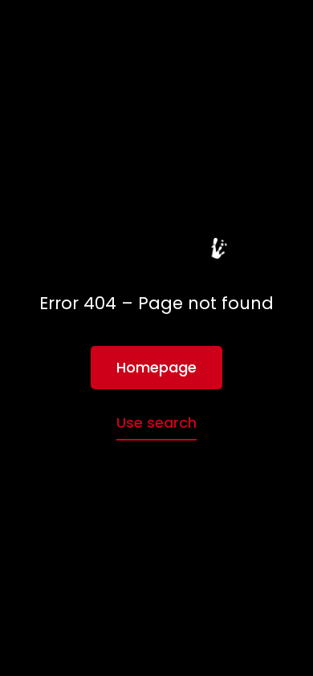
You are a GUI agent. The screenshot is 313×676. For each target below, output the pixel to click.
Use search (156, 422)
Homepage (156, 367)
